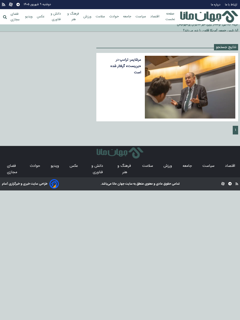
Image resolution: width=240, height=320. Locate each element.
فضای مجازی (15, 16)
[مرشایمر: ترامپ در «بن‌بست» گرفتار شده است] (190, 87)
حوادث (114, 16)
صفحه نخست (170, 16)
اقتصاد (155, 16)
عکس (41, 16)
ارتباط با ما (231, 4)
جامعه (127, 16)
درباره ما (216, 4)
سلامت (101, 16)
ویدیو (29, 16)
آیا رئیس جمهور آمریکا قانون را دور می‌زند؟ (210, 28)
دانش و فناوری (56, 16)
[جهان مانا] (209, 17)
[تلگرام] (18, 4)
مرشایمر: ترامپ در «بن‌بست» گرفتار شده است (125, 66)
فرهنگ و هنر (73, 16)
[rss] (3, 4)
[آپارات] (11, 4)
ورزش (87, 16)
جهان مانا (118, 183)
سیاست (141, 16)
